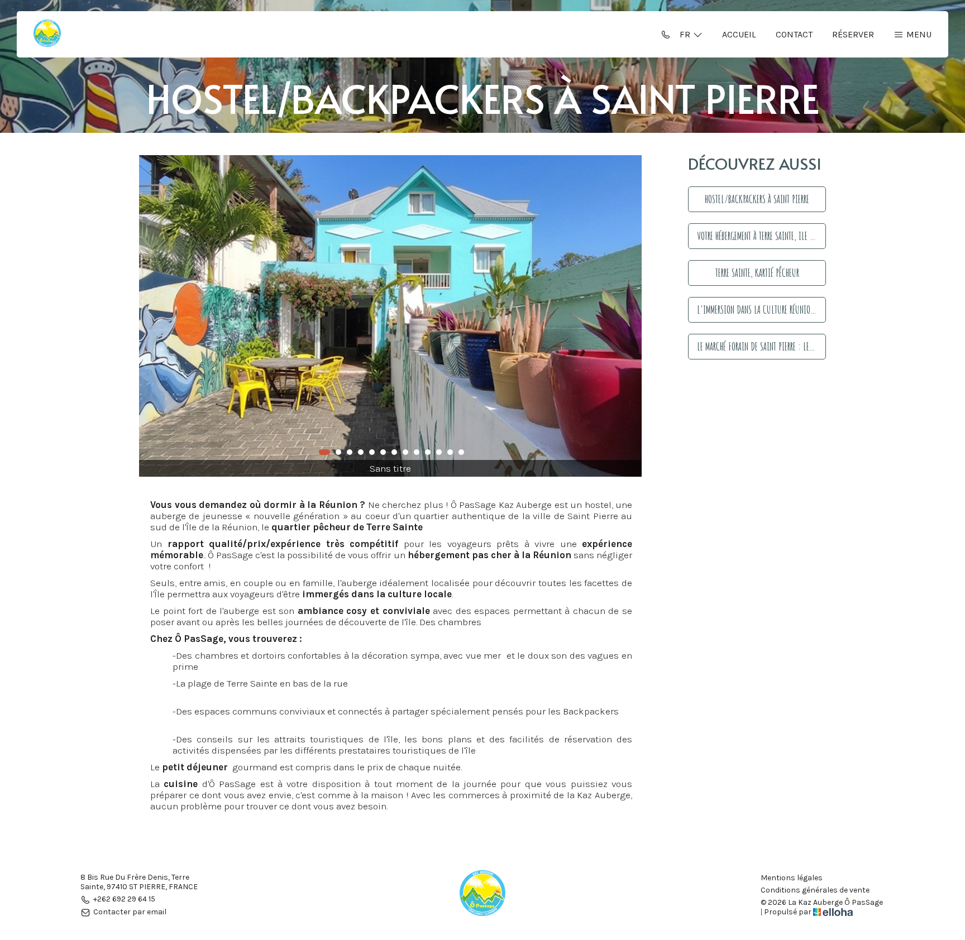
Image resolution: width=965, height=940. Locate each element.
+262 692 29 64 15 (124, 899)
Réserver (853, 34)
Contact (794, 34)
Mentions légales (792, 878)
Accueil (739, 34)
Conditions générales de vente (815, 890)
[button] (324, 452)
